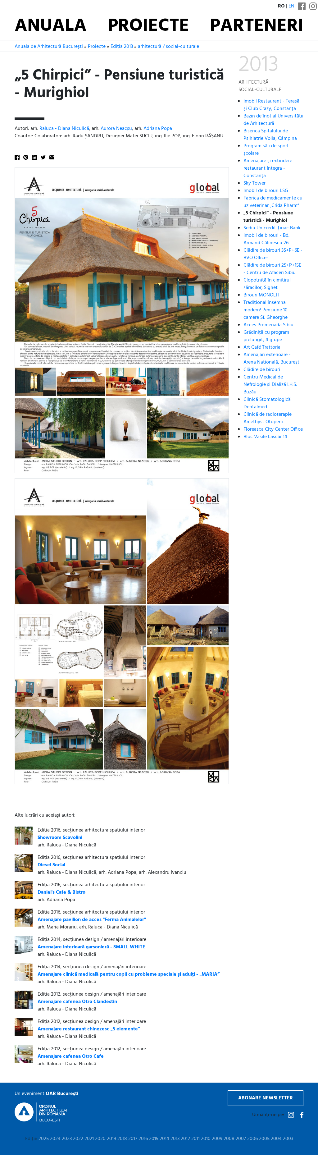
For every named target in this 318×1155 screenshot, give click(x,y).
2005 (264, 1139)
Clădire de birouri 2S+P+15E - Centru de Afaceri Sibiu (272, 269)
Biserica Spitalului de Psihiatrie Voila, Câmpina (270, 135)
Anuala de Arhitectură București (49, 47)
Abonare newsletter (265, 1098)
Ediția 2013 (122, 47)
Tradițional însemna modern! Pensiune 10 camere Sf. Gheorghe (265, 310)
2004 (276, 1139)
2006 (252, 1139)
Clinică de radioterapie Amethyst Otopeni (267, 418)
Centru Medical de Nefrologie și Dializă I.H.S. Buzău (270, 384)
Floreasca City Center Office (273, 429)
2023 (67, 1139)
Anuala (51, 26)
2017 (132, 1139)
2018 (122, 1139)
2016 (143, 1139)
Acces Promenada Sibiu (268, 325)
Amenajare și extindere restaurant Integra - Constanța (267, 168)
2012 (185, 1139)
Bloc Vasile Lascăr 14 (265, 437)
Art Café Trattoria (261, 347)
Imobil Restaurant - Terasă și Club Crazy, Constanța (271, 105)
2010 (206, 1139)
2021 (89, 1139)
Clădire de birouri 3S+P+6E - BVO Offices (272, 254)
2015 (153, 1139)
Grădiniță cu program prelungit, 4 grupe (266, 336)
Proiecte (148, 26)
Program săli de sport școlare (266, 150)
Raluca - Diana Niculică (64, 129)
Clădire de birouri (261, 370)
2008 (229, 1139)
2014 (164, 1139)
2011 (195, 1139)
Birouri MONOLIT (261, 295)
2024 (55, 1139)
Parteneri (256, 26)
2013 (174, 1139)
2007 (241, 1139)
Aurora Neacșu (116, 129)
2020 (100, 1139)
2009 (217, 1139)
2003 (288, 1139)
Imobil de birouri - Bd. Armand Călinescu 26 (266, 239)
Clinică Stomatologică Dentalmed (267, 403)
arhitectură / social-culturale (168, 47)
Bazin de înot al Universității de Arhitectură (273, 120)
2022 (78, 1139)
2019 (111, 1139)
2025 (44, 1139)
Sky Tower (254, 183)
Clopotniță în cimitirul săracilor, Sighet (267, 284)
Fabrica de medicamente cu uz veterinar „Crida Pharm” (272, 202)
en (291, 6)
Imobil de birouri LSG (265, 191)
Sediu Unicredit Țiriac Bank (272, 228)
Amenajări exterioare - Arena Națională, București (272, 358)
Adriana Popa (157, 129)
